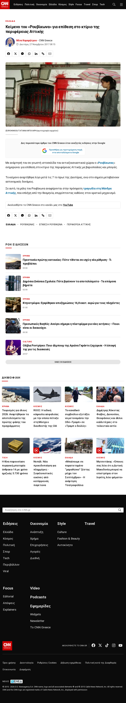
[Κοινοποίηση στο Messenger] (22, 54)
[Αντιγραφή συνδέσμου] (43, 54)
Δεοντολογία (26, 663)
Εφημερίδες (40, 606)
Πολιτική (29, 4)
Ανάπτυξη (36, 532)
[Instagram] (114, 645)
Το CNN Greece (40, 627)
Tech (102, 4)
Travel (87, 4)
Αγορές (35, 551)
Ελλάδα (53, 4)
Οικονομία (41, 4)
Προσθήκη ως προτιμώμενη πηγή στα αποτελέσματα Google (65, 151)
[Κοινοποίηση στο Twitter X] (15, 54)
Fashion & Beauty (68, 538)
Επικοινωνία (9, 669)
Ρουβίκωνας (106, 162)
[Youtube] (120, 645)
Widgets (35, 614)
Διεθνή (34, 558)
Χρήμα (34, 538)
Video (35, 588)
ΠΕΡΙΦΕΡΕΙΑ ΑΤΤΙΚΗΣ (79, 224)
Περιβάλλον (11, 564)
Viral (6, 571)
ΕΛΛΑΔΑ (10, 21)
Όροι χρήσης (9, 663)
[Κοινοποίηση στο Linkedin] (36, 54)
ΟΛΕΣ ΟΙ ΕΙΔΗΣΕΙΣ (63, 362)
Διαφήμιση (25, 669)
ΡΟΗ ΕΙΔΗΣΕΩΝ (17, 244)
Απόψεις (9, 603)
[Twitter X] (100, 645)
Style (71, 4)
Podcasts (38, 597)
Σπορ (95, 4)
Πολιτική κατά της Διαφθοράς (100, 663)
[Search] (119, 510)
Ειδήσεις (18, 4)
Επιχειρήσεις (39, 545)
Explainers (9, 609)
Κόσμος (63, 4)
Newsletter (37, 621)
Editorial (8, 596)
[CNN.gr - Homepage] (5, 4)
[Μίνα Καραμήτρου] (10, 42)
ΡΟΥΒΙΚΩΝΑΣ (27, 224)
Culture (62, 532)
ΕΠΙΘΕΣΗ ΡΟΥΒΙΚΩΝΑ (50, 224)
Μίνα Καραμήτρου (26, 40)
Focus (79, 4)
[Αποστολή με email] (50, 54)
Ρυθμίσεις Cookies (47, 663)
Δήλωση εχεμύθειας (71, 663)
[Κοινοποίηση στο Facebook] (9, 54)
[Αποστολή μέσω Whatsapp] (29, 54)
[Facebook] (93, 645)
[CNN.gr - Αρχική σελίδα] (7, 645)
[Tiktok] (107, 645)
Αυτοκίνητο (65, 545)
